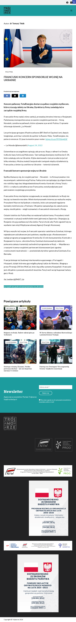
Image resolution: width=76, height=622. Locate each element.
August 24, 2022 (35, 145)
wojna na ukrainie (35, 286)
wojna (25, 286)
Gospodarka (47, 308)
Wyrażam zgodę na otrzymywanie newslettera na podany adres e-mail (55, 401)
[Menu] (71, 10)
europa (7, 286)
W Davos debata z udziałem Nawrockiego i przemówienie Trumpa (55, 334)
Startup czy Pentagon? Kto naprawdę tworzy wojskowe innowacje (54, 368)
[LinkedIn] (23, 95)
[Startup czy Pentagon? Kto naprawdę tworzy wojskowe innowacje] (55, 351)
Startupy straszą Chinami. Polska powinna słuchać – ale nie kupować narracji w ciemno (18, 369)
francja (13, 286)
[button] (74, 2)
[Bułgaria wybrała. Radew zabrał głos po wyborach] (20, 317)
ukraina (19, 286)
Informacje (10, 308)
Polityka (9, 72)
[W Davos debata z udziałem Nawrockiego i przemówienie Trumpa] (55, 317)
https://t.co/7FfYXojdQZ (56, 139)
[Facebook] (67, 3)
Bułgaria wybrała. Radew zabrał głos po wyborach (19, 334)
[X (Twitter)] (71, 3)
